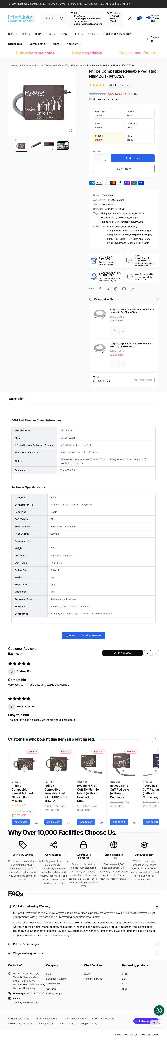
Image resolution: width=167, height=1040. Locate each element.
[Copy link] (132, 289)
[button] (152, 18)
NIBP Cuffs (123, 217)
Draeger (123, 213)
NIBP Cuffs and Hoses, (139, 238)
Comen (114, 213)
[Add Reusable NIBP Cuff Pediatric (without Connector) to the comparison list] (134, 823)
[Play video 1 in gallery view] (63, 145)
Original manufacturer (128, 52)
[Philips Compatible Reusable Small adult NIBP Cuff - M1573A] (57, 770)
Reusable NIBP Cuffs (57, 65)
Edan (131, 213)
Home (14, 65)
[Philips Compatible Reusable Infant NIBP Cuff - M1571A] (24, 770)
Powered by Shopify (151, 1035)
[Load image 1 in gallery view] (21, 145)
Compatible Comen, (118, 230)
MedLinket (108, 195)
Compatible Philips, (141, 234)
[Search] (62, 18)
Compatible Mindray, (118, 234)
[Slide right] (155, 739)
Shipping (93, 99)
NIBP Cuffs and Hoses (31, 65)
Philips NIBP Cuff (110, 221)
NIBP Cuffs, (120, 238)
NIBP (113, 217)
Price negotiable (77, 53)
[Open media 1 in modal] (42, 102)
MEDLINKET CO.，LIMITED (132, 1035)
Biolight (105, 213)
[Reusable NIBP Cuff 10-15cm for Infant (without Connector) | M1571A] (90, 770)
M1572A (139, 213)
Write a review (122, 653)
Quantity (97, 151)
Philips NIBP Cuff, (116, 242)
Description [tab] (16, 398)
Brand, (110, 226)
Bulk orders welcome (25, 53)
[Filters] (147, 653)
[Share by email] (124, 289)
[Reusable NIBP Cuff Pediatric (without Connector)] (123, 770)
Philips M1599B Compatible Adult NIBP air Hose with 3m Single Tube (132, 311)
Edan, (110, 238)
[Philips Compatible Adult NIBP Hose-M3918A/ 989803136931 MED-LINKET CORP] (99, 348)
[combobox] (54, 18)
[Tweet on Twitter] (108, 289)
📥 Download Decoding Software (83, 635)
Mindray (105, 217)
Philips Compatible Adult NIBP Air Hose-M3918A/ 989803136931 (131, 345)
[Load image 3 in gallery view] (49, 145)
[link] (71, 4)
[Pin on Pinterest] (115, 289)
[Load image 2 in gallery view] (35, 145)
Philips (134, 217)
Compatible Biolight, (126, 226)
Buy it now (124, 168)
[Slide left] (147, 739)
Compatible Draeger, (140, 230)
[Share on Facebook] (100, 289)
